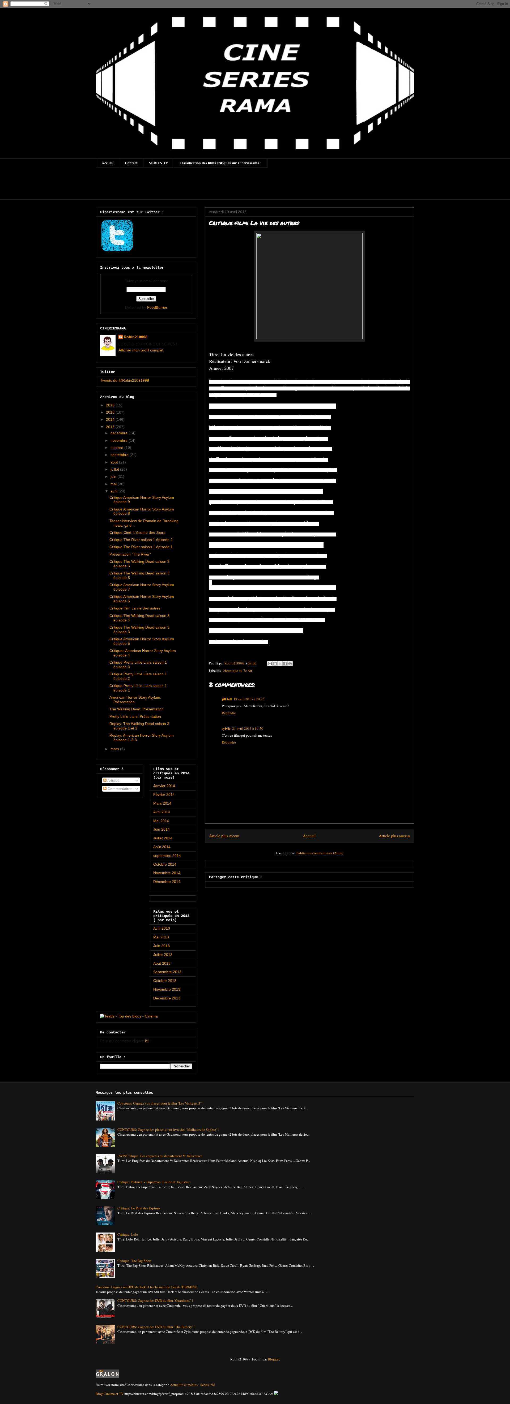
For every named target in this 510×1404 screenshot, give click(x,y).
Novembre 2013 (166, 989)
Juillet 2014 (162, 838)
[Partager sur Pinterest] (290, 663)
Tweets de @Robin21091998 (124, 380)
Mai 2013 (161, 937)
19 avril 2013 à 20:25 (249, 699)
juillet (115, 469)
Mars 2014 (162, 803)
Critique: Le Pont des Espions (138, 1208)
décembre (119, 433)
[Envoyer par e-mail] (270, 663)
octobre (117, 447)
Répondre (229, 712)
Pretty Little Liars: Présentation (135, 716)
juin (113, 476)
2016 (111, 405)
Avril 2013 (161, 928)
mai (114, 484)
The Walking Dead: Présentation (136, 709)
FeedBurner (157, 307)
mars (115, 749)
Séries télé (207, 1384)
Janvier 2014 (164, 786)
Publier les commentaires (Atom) (319, 853)
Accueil (107, 163)
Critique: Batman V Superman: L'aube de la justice (153, 1181)
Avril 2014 (161, 812)
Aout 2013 (162, 963)
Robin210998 (135, 337)
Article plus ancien (394, 835)
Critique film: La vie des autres (134, 608)
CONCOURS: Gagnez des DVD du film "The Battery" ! (156, 1326)
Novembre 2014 (166, 873)
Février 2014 (164, 794)
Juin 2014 (161, 829)
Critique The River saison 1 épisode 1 (141, 547)
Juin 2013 (161, 946)
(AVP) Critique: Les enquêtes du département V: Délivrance (159, 1155)
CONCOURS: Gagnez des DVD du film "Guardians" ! (155, 1300)
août (114, 462)
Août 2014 (162, 847)
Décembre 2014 (166, 881)
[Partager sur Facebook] (285, 663)
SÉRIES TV (158, 163)
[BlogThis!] (275, 663)
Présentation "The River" (130, 554)
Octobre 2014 (164, 864)
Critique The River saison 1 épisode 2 (141, 540)
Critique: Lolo (127, 1234)
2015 (111, 412)
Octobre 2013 (164, 980)
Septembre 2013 (167, 972)
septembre (120, 455)
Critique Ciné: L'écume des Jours (137, 532)
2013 (111, 427)
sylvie (226, 728)
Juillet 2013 (162, 954)
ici (146, 1041)
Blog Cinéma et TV (110, 1393)
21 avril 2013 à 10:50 (247, 728)
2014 (111, 419)
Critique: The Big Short (134, 1260)
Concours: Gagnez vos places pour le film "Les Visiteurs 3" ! (160, 1103)
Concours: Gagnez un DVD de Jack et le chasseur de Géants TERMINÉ (146, 1287)
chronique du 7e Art (237, 670)
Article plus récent (224, 835)
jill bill (227, 698)
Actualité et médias (184, 1384)
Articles (113, 780)
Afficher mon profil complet (140, 350)
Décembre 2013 (166, 998)
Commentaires (119, 789)
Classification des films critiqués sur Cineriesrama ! (221, 163)
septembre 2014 (167, 855)
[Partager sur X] (280, 663)
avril (114, 491)
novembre (119, 440)
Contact (131, 163)
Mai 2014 (161, 821)
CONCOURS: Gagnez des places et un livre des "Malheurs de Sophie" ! (168, 1129)
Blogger (273, 1359)
